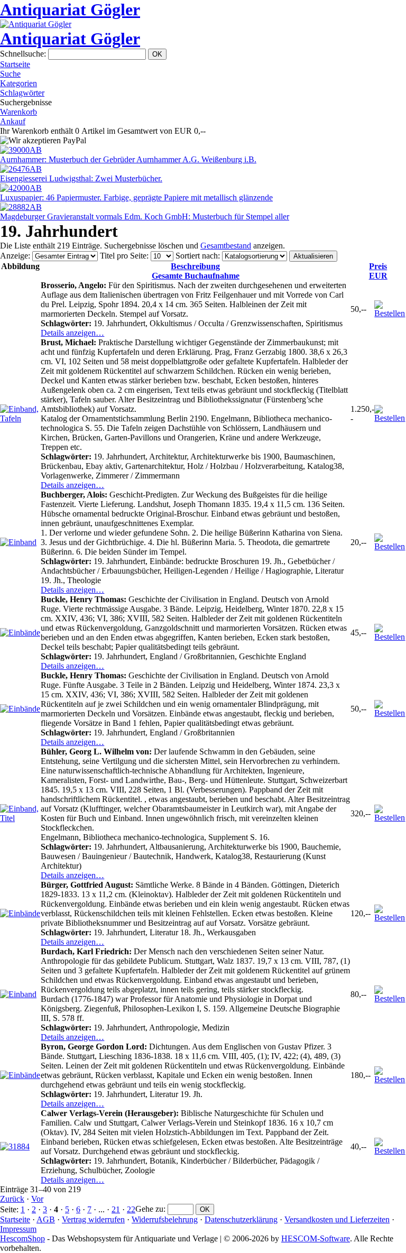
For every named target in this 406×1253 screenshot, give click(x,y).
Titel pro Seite (123, 255)
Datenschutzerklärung (241, 1219)
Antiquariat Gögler (70, 9)
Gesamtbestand (225, 245)
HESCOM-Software (315, 1238)
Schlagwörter (22, 92)
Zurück (12, 1198)
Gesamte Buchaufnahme (195, 271)
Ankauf (12, 121)
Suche (10, 73)
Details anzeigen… (72, 332)
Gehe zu (149, 1208)
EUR (378, 271)
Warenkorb (18, 111)
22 (131, 1209)
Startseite (15, 64)
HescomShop (22, 1238)
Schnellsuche (22, 53)
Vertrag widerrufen (93, 1219)
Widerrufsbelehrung (165, 1219)
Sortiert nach (197, 255)
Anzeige (14, 255)
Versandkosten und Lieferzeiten (337, 1219)
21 (116, 1209)
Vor (37, 1198)
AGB (45, 1219)
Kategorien (18, 83)
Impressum (18, 1228)
